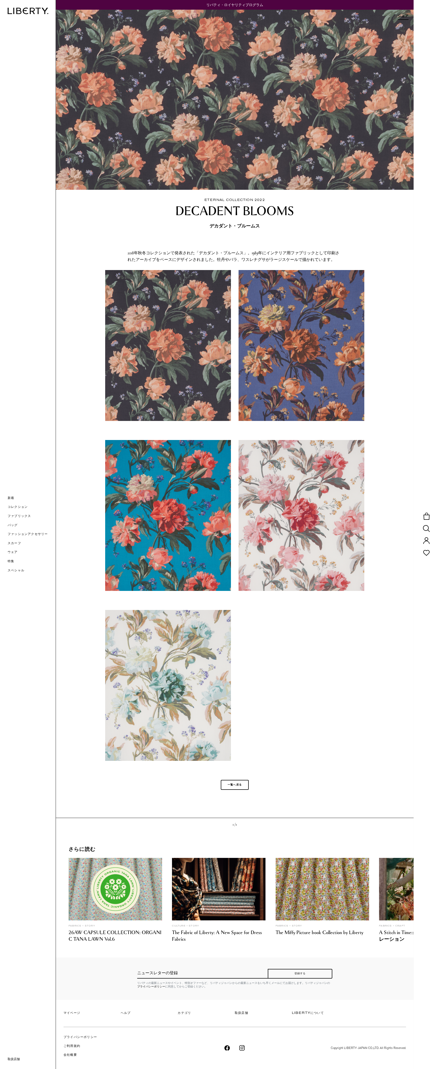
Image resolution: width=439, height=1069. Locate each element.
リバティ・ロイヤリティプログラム (234, 5)
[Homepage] (28, 11)
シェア (403, 15)
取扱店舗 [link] (14, 1059)
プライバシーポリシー (151, 986)
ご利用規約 (72, 1046)
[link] (32, 561)
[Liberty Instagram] (242, 1048)
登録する (300, 973)
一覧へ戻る (235, 784)
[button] (32, 498)
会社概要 (70, 1055)
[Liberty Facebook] (227, 1048)
